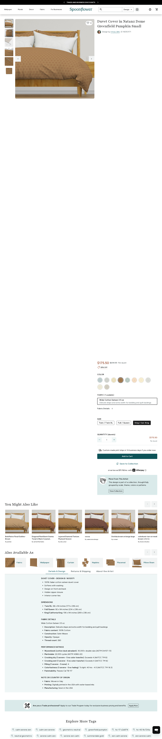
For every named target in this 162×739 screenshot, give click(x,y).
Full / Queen (124, 423)
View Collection (116, 491)
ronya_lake (115, 32)
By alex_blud (62, 542)
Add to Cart (127, 456)
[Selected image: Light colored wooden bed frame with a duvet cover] (9, 23)
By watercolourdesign (91, 539)
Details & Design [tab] (57, 571)
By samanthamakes (38, 542)
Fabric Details (105, 408)
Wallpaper (8, 9)
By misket (114, 539)
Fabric (42, 9)
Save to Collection (127, 463)
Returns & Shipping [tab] (80, 571)
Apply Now (133, 706)
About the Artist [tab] (104, 571)
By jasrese (8, 542)
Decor (31, 9)
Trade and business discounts (81, 2)
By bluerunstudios (143, 542)
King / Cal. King (142, 423)
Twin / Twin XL (106, 423)
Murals (20, 9)
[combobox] (128, 9)
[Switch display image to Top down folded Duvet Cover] (9, 71)
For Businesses (56, 9)
